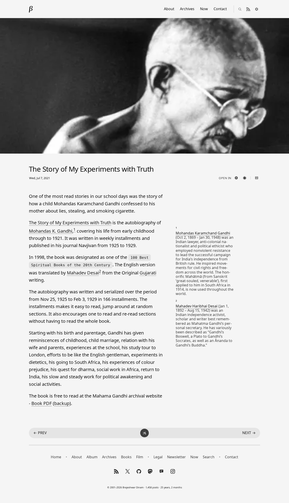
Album (92, 456)
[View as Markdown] (256, 178)
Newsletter (176, 456)
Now (204, 8)
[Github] (138, 471)
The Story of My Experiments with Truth (70, 223)
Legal (158, 456)
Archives (187, 8)
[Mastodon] (150, 471)
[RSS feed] (248, 9)
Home (56, 456)
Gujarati (148, 273)
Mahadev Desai (83, 273)
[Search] (239, 9)
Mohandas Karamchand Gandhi (203, 233)
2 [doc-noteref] (100, 271)
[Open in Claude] (244, 178)
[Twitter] (127, 471)
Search (208, 456)
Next (249, 432)
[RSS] (116, 471)
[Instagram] (172, 471)
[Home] (30, 9)
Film (139, 456)
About (169, 8)
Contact (220, 8)
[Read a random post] (144, 433)
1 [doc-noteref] (74, 229)
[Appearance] (256, 9)
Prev (40, 432)
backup (62, 403)
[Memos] (161, 471)
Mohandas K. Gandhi (50, 231)
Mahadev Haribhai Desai (196, 306)
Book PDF (41, 403)
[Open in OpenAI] (236, 178)
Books (126, 456)
